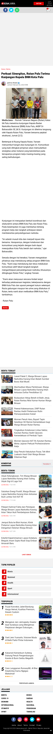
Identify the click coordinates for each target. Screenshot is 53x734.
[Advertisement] (26, 39)
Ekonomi (4, 702)
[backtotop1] (51, 730)
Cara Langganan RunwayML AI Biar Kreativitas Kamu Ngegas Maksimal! (21, 671)
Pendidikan (31, 708)
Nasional (11, 577)
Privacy (38, 725)
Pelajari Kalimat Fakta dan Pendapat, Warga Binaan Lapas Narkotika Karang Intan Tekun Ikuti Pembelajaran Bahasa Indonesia (19, 510)
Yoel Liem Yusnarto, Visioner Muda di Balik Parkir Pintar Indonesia (21, 638)
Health (10, 583)
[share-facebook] (5, 10)
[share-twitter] (11, 10)
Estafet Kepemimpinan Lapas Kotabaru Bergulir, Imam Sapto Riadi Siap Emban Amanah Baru (19, 541)
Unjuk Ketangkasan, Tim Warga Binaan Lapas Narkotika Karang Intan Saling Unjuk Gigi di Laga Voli (19, 479)
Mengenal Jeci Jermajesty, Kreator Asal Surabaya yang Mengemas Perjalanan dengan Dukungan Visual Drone (20, 625)
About (19, 725)
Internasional (13, 594)
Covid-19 (4, 698)
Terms (25, 725)
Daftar (38, 3)
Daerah (29, 698)
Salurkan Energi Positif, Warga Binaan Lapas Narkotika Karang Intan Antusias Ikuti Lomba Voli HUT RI (19, 494)
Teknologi (30, 712)
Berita (8, 69)
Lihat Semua (26, 555)
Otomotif (5, 708)
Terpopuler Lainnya (26, 683)
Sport (10, 588)
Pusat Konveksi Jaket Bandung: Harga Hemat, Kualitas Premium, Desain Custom (20, 609)
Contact (32, 725)
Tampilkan (46, 464)
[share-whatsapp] (17, 10)
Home (3, 69)
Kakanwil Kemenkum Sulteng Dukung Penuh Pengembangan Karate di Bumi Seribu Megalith (19, 655)
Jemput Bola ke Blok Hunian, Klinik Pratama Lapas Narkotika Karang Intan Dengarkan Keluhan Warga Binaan (19, 525)
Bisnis (10, 572)
